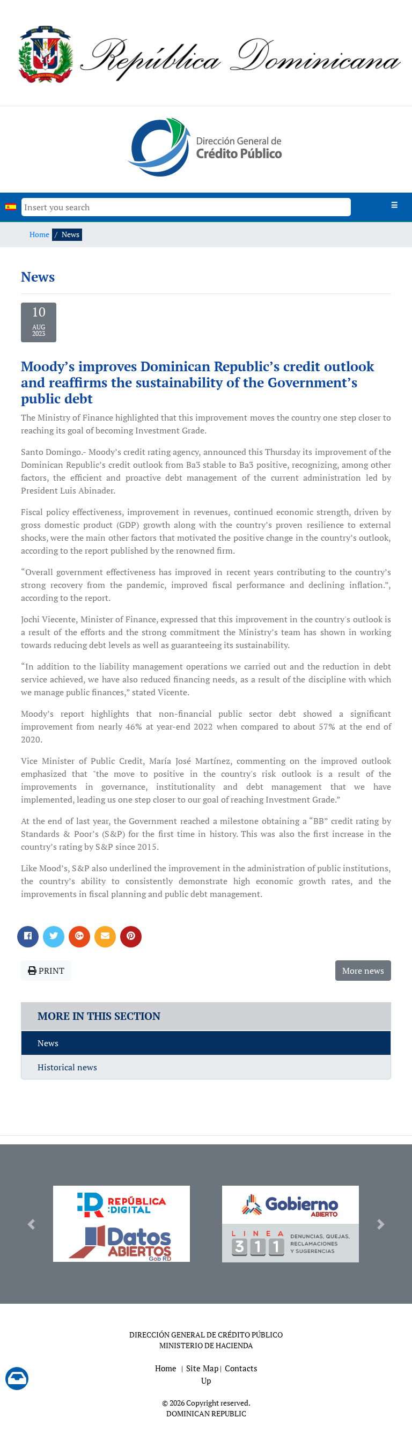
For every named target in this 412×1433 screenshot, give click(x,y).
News (48, 1043)
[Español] (10, 206)
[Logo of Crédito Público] (206, 146)
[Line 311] (290, 1243)
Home (39, 234)
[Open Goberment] (290, 1205)
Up (206, 1380)
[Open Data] (121, 1243)
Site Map (202, 1368)
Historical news (67, 1067)
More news (363, 970)
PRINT (50, 970)
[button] (31, 1224)
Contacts (241, 1368)
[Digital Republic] (121, 1205)
